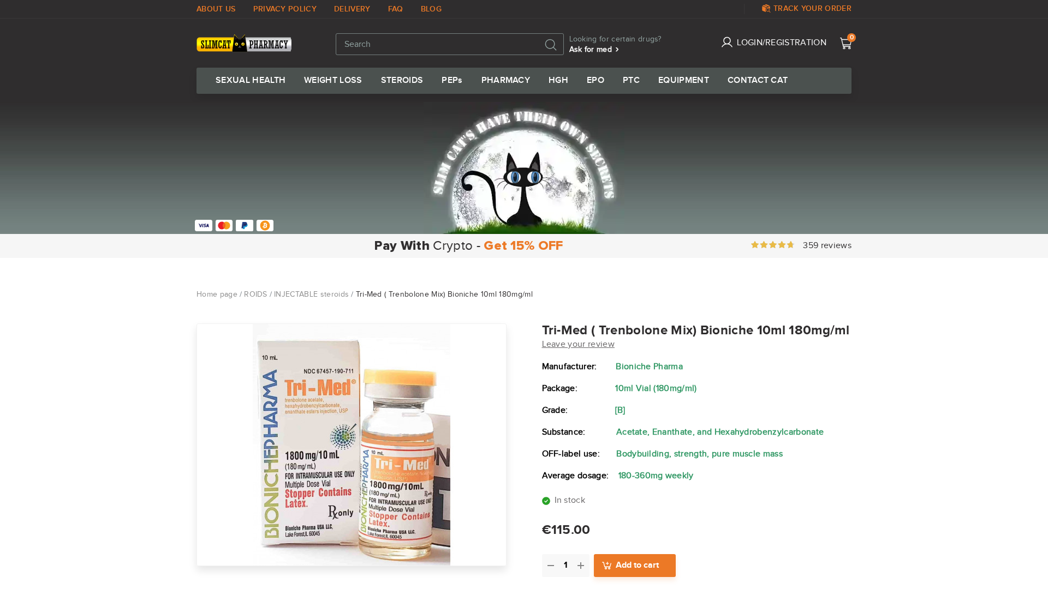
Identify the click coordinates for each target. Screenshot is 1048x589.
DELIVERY (352, 9)
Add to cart (637, 565)
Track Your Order (812, 8)
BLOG (431, 9)
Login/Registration (781, 43)
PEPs (452, 81)
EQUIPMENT (683, 81)
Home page (216, 294)
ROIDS (255, 294)
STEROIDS (402, 81)
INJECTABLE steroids (311, 294)
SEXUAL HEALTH (250, 81)
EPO (595, 81)
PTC (631, 81)
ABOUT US (216, 9)
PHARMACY (506, 81)
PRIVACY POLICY (285, 9)
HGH (558, 81)
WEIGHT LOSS (333, 81)
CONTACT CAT (758, 81)
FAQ (395, 9)
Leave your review (578, 344)
